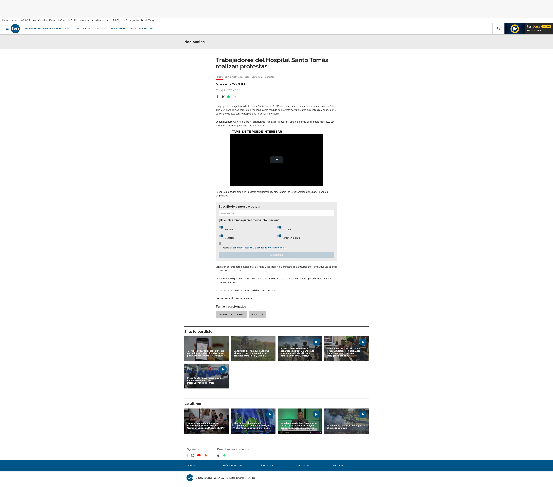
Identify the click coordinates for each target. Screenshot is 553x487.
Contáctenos (338, 465)
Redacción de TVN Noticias (231, 84)
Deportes (53, 29)
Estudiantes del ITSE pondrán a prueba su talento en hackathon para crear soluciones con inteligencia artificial (343, 352)
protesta (257, 314)
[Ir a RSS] (206, 455)
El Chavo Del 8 (534, 30)
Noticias (29, 29)
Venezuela (84, 20)
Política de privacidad (233, 465)
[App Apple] (219, 455)
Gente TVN (132, 29)
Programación (146, 29)
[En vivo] (529, 25)
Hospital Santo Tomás (231, 314)
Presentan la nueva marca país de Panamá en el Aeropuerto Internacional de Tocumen (205, 380)
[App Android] (225, 455)
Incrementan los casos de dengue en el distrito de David (346, 426)
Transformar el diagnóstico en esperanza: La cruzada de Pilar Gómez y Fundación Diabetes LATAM (206, 425)
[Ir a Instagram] (193, 455)
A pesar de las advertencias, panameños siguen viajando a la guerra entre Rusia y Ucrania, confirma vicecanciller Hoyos (297, 352)
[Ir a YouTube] (199, 455)
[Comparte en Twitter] (223, 97)
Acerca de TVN (302, 465)
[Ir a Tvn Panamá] (15, 28)
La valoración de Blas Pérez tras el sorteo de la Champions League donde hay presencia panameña (299, 425)
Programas (116, 29)
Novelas (106, 29)
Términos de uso (267, 465)
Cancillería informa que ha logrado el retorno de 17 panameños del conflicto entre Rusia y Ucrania (252, 353)
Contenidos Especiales (85, 29)
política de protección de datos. (272, 247)
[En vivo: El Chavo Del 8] (514, 28)
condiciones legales (242, 247)
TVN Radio (68, 29)
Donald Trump (147, 20)
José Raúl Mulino (28, 20)
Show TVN (43, 29)
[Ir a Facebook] (187, 455)
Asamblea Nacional (101, 20)
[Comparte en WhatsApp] (229, 97)
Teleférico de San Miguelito (126, 20)
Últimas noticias (9, 20)
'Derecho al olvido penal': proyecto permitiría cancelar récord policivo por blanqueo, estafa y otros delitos (206, 353)
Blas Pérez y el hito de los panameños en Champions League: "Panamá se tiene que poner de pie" (252, 425)
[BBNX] (189, 477)
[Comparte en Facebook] (217, 97)
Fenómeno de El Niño (67, 20)
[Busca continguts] (498, 28)
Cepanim (42, 20)
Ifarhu (52, 20)
